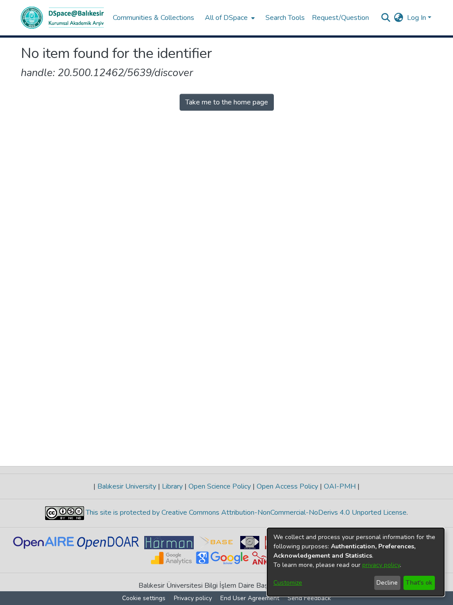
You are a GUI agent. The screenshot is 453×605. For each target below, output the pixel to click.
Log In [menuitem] (416, 18)
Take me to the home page (226, 102)
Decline (387, 582)
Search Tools (285, 18)
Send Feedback (309, 598)
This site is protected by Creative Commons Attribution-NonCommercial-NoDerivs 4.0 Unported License (245, 512)
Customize (287, 582)
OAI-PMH (339, 486)
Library (172, 486)
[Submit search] (386, 17)
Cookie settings (143, 598)
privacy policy (381, 565)
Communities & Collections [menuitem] (153, 18)
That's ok (419, 582)
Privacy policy (193, 598)
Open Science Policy (220, 486)
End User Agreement (249, 598)
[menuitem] (229, 17)
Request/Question (340, 18)
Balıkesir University (127, 486)
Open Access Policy (287, 486)
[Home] (62, 18)
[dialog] (355, 562)
